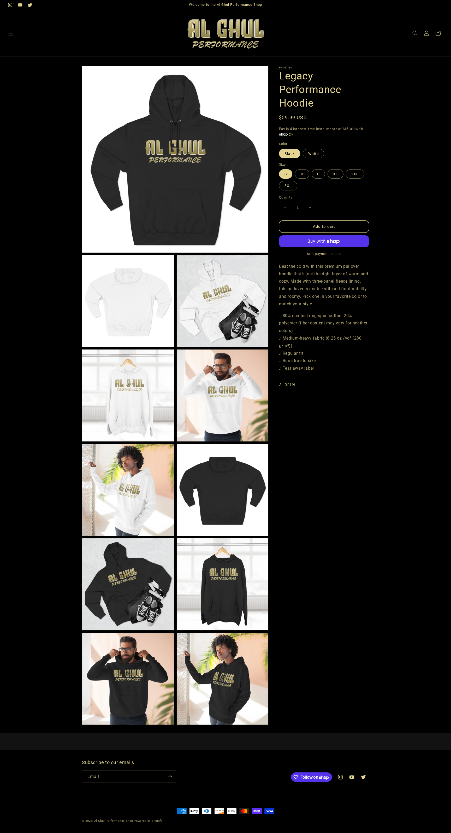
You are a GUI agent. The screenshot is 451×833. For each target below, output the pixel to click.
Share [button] (290, 384)
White (313, 154)
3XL (288, 186)
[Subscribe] (170, 777)
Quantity (285, 197)
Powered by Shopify (148, 821)
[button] (11, 33)
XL (335, 174)
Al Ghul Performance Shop (113, 821)
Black (289, 154)
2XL (355, 174)
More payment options (324, 254)
